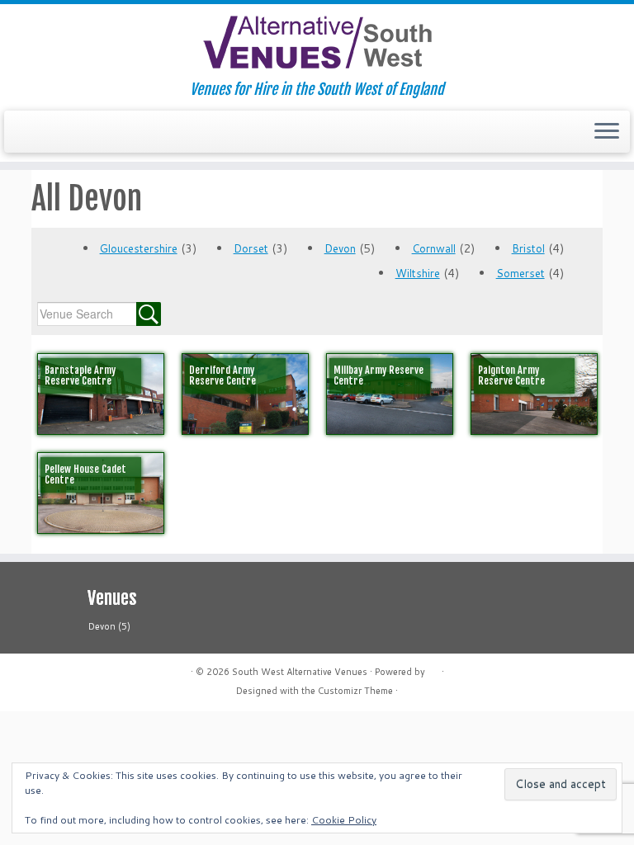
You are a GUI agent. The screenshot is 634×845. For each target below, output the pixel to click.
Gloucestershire (138, 248)
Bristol (528, 248)
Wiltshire (417, 273)
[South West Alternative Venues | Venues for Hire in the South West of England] (317, 42)
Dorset (251, 248)
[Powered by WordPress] (433, 668)
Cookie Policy (343, 820)
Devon (340, 248)
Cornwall (434, 248)
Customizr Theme (355, 690)
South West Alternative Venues (299, 671)
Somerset (520, 273)
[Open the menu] (606, 132)
